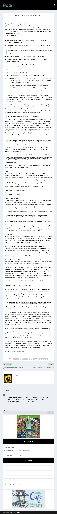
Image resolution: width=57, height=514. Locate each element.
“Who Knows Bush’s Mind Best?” (19, 107)
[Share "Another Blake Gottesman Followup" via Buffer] (27, 359)
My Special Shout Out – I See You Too (15, 129)
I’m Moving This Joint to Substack (10, 444)
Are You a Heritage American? (9, 447)
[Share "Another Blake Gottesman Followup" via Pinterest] (23, 359)
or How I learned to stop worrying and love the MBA (34, 134)
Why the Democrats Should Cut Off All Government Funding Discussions (16, 450)
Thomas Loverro (28, 211)
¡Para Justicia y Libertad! (17, 351)
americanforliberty (11, 394)
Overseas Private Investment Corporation (41, 78)
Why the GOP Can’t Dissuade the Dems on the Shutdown (13, 455)
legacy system (16, 33)
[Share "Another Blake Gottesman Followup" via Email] (32, 359)
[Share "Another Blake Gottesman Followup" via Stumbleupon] (29, 359)
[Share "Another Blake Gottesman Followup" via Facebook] (14, 359)
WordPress (18, 512)
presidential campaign (31, 56)
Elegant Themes (9, 512)
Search (4, 410)
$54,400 (47, 70)
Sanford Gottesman (20, 75)
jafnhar (6, 479)
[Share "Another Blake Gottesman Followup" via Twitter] (16, 359)
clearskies (7, 474)
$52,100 (38, 70)
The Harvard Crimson (14, 110)
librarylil (6, 469)
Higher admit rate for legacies (40, 206)
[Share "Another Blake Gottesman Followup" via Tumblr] (20, 359)
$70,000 (13, 72)
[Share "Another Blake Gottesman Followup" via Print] (34, 359)
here (22, 24)
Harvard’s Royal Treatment (19, 123)
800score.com (18, 194)
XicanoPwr (23, 18)
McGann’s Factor (15, 298)
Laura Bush (17, 45)
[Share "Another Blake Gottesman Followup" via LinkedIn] (25, 359)
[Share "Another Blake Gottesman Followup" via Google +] (18, 359)
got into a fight (33, 45)
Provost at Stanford (40, 223)
